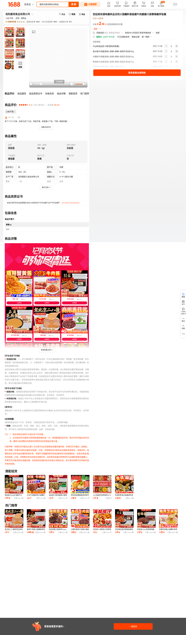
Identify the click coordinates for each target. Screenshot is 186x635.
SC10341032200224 (70, 203)
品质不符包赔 (109, 37)
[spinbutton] (171, 46)
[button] (59, 60)
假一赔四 (145, 37)
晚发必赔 (135, 37)
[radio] (20, 105)
